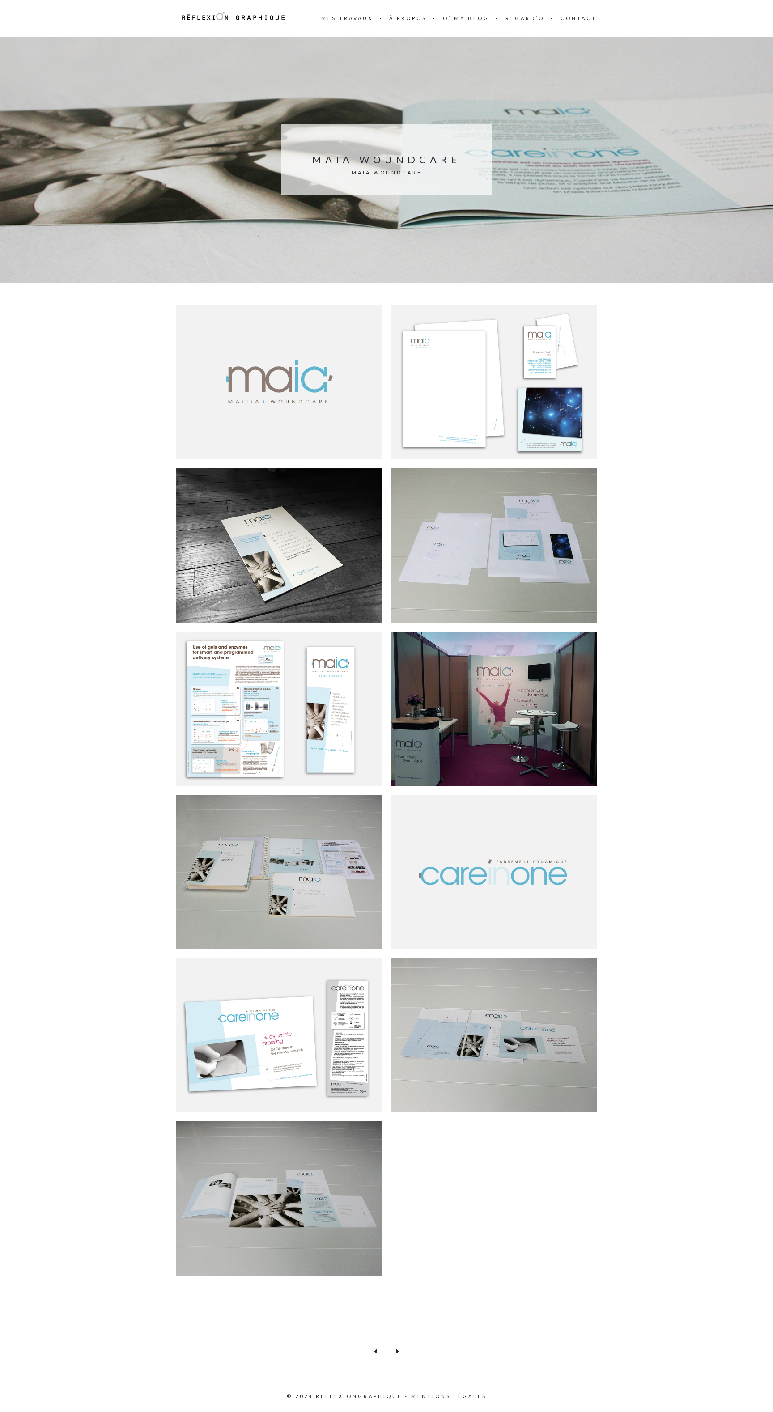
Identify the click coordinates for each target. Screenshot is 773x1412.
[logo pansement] (494, 871)
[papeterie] (494, 381)
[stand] (494, 708)
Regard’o (524, 18)
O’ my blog (466, 18)
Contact (579, 18)
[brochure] (279, 544)
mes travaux (347, 18)
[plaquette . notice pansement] (279, 1034)
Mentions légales (449, 1396)
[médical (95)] (279, 381)
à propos (408, 18)
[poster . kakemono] (279, 708)
